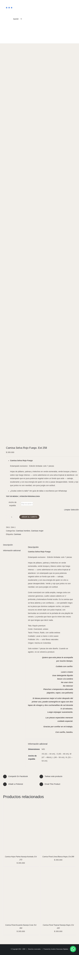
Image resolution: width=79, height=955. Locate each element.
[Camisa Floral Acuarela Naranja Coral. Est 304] (20, 870)
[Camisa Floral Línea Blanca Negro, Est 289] (58, 802)
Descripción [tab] (8, 545)
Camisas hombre (23, 531)
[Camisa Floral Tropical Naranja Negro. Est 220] (58, 870)
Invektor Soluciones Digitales (59, 949)
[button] (73, 949)
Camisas (17, 534)
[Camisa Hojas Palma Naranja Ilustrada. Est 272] (20, 802)
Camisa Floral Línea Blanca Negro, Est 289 (58, 857)
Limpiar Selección (71, 510)
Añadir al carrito (29, 517)
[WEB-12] (39, 246)
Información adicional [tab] (12, 550)
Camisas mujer (37, 531)
